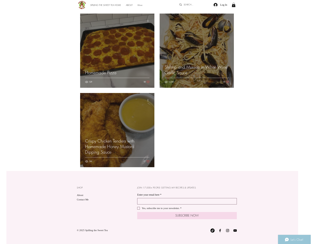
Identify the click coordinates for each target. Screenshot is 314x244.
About (80, 195)
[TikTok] (212, 230)
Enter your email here (149, 194)
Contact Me (83, 199)
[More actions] (149, 21)
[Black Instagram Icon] (228, 230)
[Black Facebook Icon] (220, 230)
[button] (234, 5)
